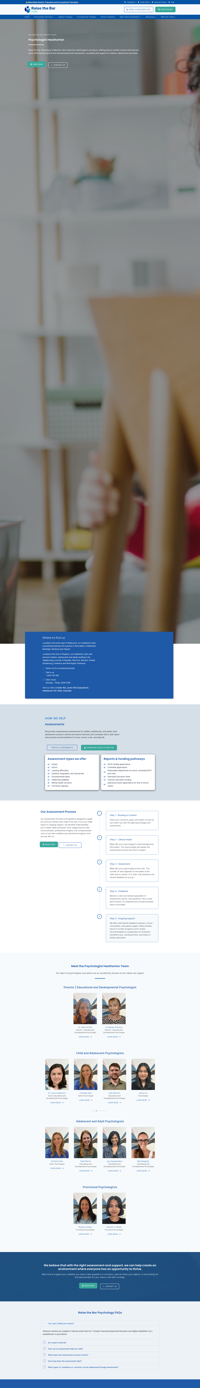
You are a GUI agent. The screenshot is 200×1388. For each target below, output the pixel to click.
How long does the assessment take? (65, 1361)
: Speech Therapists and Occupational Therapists (52, 2)
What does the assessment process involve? (68, 1355)
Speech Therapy (65, 17)
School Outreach (108, 17)
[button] (100, 1323)
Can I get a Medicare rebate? (61, 1323)
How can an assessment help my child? (65, 1349)
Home (26, 17)
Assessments (54, 724)
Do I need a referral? (57, 1343)
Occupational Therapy (86, 17)
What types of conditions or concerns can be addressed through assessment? (83, 1367)
